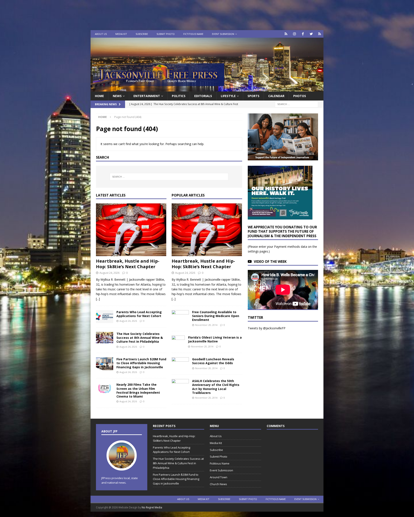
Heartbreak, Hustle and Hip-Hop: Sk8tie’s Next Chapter (127, 263)
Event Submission (223, 34)
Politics (178, 96)
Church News (218, 484)
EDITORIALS (203, 96)
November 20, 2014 (206, 325)
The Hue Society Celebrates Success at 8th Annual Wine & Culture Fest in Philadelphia (139, 338)
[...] (98, 299)
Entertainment (146, 96)
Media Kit (121, 34)
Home (99, 96)
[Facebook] (303, 34)
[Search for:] (296, 104)
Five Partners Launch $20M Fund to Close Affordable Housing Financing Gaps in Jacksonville (141, 363)
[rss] (319, 34)
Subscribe (142, 34)
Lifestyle (228, 96)
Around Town (218, 477)
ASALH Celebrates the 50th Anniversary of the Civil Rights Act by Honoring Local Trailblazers (215, 387)
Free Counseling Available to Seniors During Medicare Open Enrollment (215, 316)
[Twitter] (311, 34)
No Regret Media (152, 507)
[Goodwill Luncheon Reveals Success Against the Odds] (180, 363)
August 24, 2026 (109, 273)
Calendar (276, 96)
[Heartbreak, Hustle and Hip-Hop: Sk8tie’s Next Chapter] (131, 229)
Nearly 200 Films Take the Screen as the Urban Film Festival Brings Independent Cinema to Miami (138, 390)
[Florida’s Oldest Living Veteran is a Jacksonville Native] (178, 342)
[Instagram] (294, 34)
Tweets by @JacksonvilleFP (266, 328)
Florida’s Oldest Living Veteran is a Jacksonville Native (215, 339)
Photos (299, 96)
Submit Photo (166, 34)
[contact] (286, 34)
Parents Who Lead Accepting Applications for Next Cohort (139, 314)
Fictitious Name (193, 34)
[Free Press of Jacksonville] (207, 89)
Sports (253, 96)
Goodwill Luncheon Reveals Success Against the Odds (213, 361)
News (117, 96)
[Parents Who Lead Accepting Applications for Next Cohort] (104, 316)
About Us (101, 34)
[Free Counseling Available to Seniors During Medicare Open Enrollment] (180, 316)
